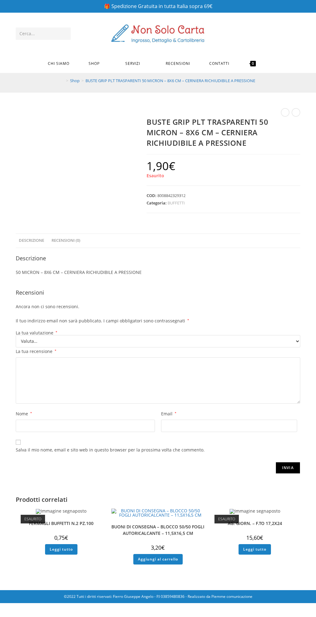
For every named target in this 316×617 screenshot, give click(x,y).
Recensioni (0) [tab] (66, 240)
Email (169, 414)
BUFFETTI (176, 203)
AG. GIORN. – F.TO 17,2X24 (255, 523)
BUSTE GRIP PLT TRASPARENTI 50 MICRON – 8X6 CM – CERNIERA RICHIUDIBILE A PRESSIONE (170, 80)
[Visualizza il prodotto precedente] (285, 112)
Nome (24, 414)
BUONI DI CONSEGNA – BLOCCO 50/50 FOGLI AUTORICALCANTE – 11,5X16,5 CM (157, 530)
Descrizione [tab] (31, 240)
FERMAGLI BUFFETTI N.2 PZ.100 (61, 523)
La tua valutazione (36, 333)
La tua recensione (36, 351)
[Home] (62, 80)
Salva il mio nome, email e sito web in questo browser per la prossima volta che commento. (110, 450)
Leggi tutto (61, 549)
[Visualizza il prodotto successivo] (296, 112)
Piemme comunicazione (231, 596)
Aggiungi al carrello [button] (158, 559)
